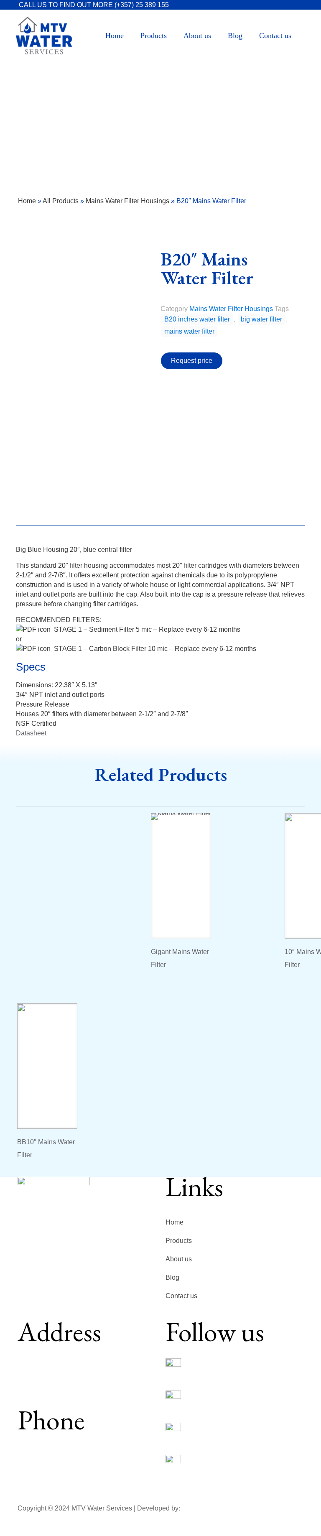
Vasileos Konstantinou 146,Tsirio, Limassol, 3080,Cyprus (58, 1373)
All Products (61, 200)
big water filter (261, 319)
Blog (172, 1277)
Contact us (181, 1295)
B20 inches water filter (197, 319)
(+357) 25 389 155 (142, 4)
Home (27, 200)
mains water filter (189, 331)
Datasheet (31, 733)
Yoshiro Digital (202, 1508)
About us (179, 1259)
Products (179, 1240)
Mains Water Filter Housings (127, 200)
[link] (173, 1366)
